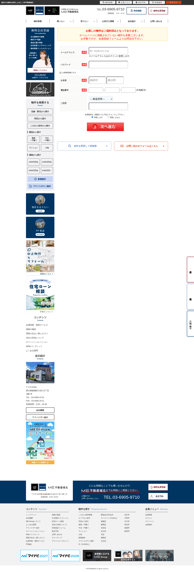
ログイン (148, 518)
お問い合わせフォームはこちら (142, 146)
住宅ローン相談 (58, 521)
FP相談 (29, 544)
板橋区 (103, 521)
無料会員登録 (159, 11)
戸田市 (127, 518)
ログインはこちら (40, 74)
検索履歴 (158, 2)
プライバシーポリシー (60, 541)
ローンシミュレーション (37, 342)
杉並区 (103, 528)
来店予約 (159, 496)
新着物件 (42, 179)
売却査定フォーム (58, 528)
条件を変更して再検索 (85, 146)
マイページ (149, 521)
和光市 (127, 525)
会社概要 (40, 410)
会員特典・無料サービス (37, 325)
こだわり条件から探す (40, 126)
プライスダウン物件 (42, 186)
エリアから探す (84, 518)
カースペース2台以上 (109, 518)
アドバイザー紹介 (40, 417)
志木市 (127, 515)
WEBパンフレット (34, 346)
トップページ (31, 515)
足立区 (103, 531)
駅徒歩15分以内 (107, 515)
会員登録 (148, 515)
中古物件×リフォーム (60, 518)
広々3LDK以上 (84, 544)
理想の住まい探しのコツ (37, 333)
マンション (83, 531)
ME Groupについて (33, 521)
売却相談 (138, 11)
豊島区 (103, 538)
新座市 (127, 531)
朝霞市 (127, 528)
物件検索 (109, 2)
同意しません (114, 117)
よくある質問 (32, 350)
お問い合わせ (57, 534)
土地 (80, 534)
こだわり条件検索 (85, 515)
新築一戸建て (84, 525)
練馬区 (103, 525)
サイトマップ (57, 538)
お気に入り (125, 2)
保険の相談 (31, 329)
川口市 (127, 521)
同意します (98, 117)
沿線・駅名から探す (40, 111)
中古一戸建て (84, 528)
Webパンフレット (33, 534)
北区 (102, 534)
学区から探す (40, 118)
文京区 (103, 541)
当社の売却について (35, 338)
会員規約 (148, 525)
